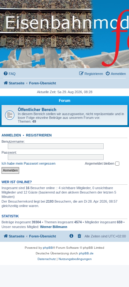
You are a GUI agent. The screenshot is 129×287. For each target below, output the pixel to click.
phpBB (48, 247)
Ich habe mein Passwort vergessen (28, 163)
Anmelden (11, 135)
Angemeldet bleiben (100, 163)
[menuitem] (9, 73)
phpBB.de (86, 253)
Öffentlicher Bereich (37, 109)
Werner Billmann (53, 227)
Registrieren (39, 135)
